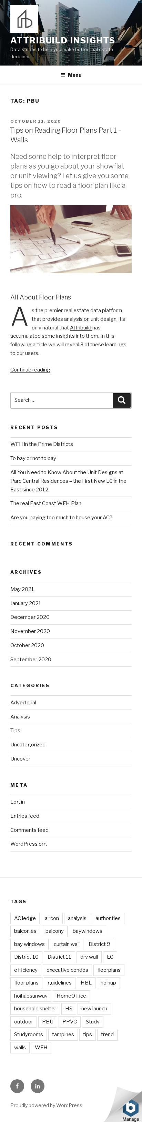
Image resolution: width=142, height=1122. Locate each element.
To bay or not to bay (33, 458)
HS (68, 1009)
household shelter (35, 1009)
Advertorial (23, 703)
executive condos (67, 970)
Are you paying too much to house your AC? (61, 517)
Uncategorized (27, 745)
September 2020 (30, 659)
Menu (75, 75)
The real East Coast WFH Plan (45, 503)
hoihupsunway (31, 996)
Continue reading (30, 370)
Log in (17, 802)
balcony (54, 931)
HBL (86, 983)
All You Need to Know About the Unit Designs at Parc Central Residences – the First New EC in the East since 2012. (68, 481)
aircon (52, 918)
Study (93, 1022)
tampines (63, 1034)
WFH (41, 1047)
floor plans (26, 983)
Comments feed (29, 830)
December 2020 (30, 617)
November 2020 (30, 631)
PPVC (69, 1022)
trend (107, 1034)
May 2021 (22, 589)
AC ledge (25, 918)
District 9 (99, 944)
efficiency (26, 970)
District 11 (59, 957)
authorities (108, 918)
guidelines (60, 983)
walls (20, 1047)
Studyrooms (28, 1034)
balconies (25, 931)
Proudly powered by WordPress (46, 1105)
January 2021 (25, 603)
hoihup (108, 983)
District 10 (26, 957)
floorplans (109, 970)
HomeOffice (71, 996)
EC (110, 957)
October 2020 (27, 645)
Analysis (20, 717)
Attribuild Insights (62, 40)
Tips (15, 730)
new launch (94, 1009)
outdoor (23, 1022)
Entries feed (24, 816)
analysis (77, 918)
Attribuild (81, 328)
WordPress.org (28, 844)
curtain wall (67, 944)
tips (87, 1034)
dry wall (89, 957)
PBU (47, 1022)
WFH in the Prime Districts (41, 444)
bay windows (29, 944)
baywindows (87, 931)
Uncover (20, 759)
